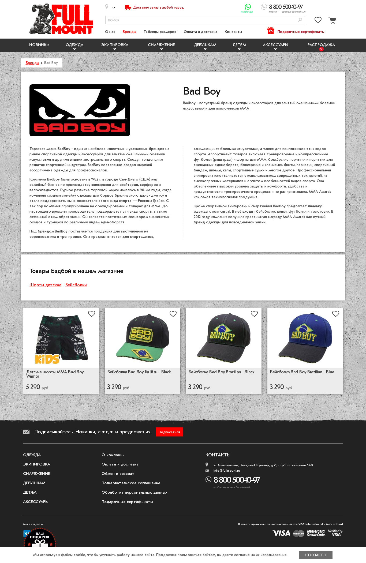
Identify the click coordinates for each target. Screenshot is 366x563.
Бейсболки (76, 285)
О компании (113, 454)
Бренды (129, 31)
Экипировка (114, 44)
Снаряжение (161, 44)
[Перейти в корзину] (331, 21)
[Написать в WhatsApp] (248, 7)
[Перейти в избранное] (318, 21)
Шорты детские (45, 285)
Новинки (39, 44)
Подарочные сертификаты (301, 31)
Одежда (74, 44)
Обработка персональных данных (134, 492)
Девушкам (205, 44)
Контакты (233, 31)
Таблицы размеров (160, 31)
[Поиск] (300, 20)
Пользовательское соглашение (131, 483)
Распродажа (321, 44)
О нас (110, 31)
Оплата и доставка (200, 31)
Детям (239, 44)
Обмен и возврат (118, 473)
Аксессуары (275, 44)
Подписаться (169, 432)
